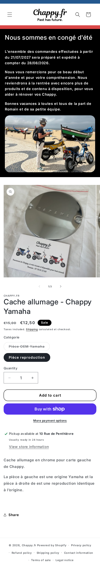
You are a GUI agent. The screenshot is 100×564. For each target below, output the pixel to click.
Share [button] (13, 515)
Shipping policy (48, 553)
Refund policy (22, 553)
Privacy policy (81, 545)
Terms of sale (41, 560)
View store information (29, 447)
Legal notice (65, 560)
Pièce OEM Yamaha (29, 347)
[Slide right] (60, 286)
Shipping (32, 329)
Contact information (78, 553)
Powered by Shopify (52, 545)
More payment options (50, 420)
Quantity (10, 368)
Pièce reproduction (27, 357)
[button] (9, 14)
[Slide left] (39, 286)
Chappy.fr (29, 545)
